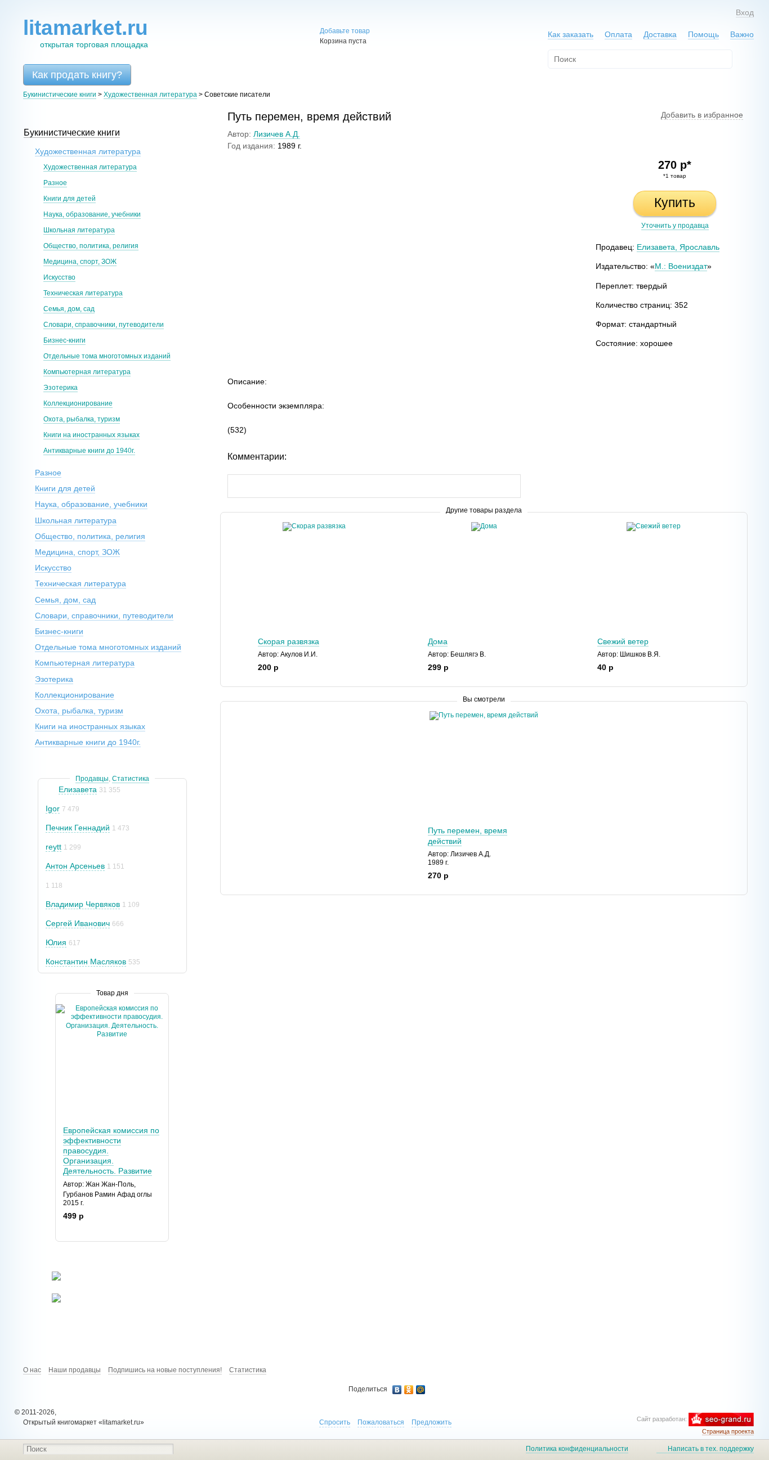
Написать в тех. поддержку (711, 1449)
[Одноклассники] (409, 1389)
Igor (53, 808)
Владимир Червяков (83, 904)
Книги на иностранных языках (91, 435)
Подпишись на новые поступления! (165, 1370)
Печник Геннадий (78, 827)
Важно (742, 34)
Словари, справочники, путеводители (103, 325)
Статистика (130, 779)
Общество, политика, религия (90, 246)
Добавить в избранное (702, 114)
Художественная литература (150, 94)
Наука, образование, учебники (92, 214)
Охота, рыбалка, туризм (81, 419)
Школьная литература (79, 230)
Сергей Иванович (78, 923)
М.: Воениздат (681, 266)
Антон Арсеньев (75, 865)
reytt (53, 846)
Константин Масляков (86, 961)
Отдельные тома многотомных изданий (107, 356)
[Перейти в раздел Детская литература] (49, 1278)
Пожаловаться (380, 1422)
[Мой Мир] (421, 1389)
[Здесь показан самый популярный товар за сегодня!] (63, 1008)
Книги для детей (69, 199)
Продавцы (92, 779)
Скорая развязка (288, 641)
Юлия (56, 942)
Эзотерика (60, 388)
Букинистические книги (59, 94)
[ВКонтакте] (397, 1389)
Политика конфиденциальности (577, 1449)
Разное (55, 183)
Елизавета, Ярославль (678, 246)
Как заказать (570, 34)
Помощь (703, 34)
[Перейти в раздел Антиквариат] (49, 1300)
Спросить (334, 1422)
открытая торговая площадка (85, 33)
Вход (745, 12)
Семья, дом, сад (69, 309)
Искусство (59, 277)
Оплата (618, 34)
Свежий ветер (623, 641)
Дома (438, 641)
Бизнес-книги (64, 340)
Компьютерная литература (87, 372)
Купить (674, 202)
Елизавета (78, 789)
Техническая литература (83, 293)
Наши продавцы (74, 1370)
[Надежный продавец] (51, 789)
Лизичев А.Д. (276, 133)
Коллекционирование (78, 403)
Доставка (660, 34)
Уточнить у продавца (675, 226)
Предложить (431, 1422)
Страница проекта (728, 1431)
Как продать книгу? (77, 74)
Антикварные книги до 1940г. (89, 451)
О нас (32, 1370)
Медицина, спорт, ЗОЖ (80, 262)
